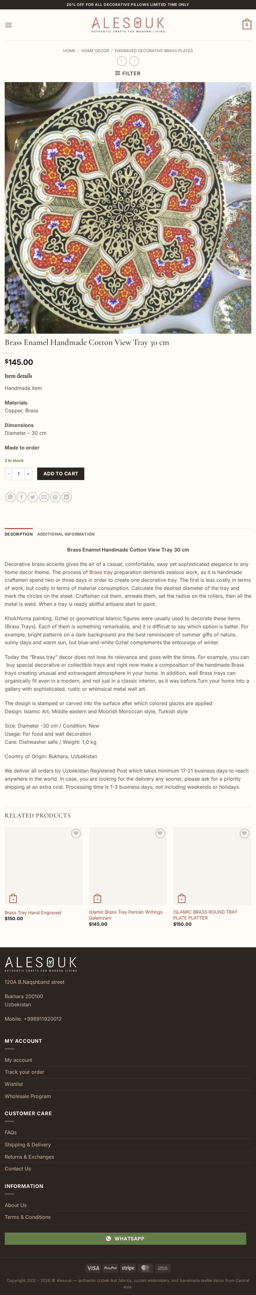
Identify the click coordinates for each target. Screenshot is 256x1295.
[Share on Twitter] (33, 497)
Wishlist (14, 1084)
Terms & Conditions (28, 1217)
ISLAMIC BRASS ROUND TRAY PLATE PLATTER (205, 914)
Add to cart (60, 474)
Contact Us (18, 1168)
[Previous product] (134, 61)
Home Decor (95, 50)
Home (69, 50)
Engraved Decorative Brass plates (154, 50)
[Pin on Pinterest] (55, 497)
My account (18, 1060)
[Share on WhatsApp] (10, 497)
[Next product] (121, 61)
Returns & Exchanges (29, 1157)
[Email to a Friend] (44, 497)
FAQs (11, 1132)
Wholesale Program (28, 1096)
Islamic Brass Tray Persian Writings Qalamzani (126, 914)
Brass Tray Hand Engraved (33, 912)
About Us (16, 1205)
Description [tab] (19, 534)
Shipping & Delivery (28, 1144)
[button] (8, 24)
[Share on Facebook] (22, 497)
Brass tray (101, 572)
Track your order (24, 1072)
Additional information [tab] (66, 534)
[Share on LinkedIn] (67, 497)
